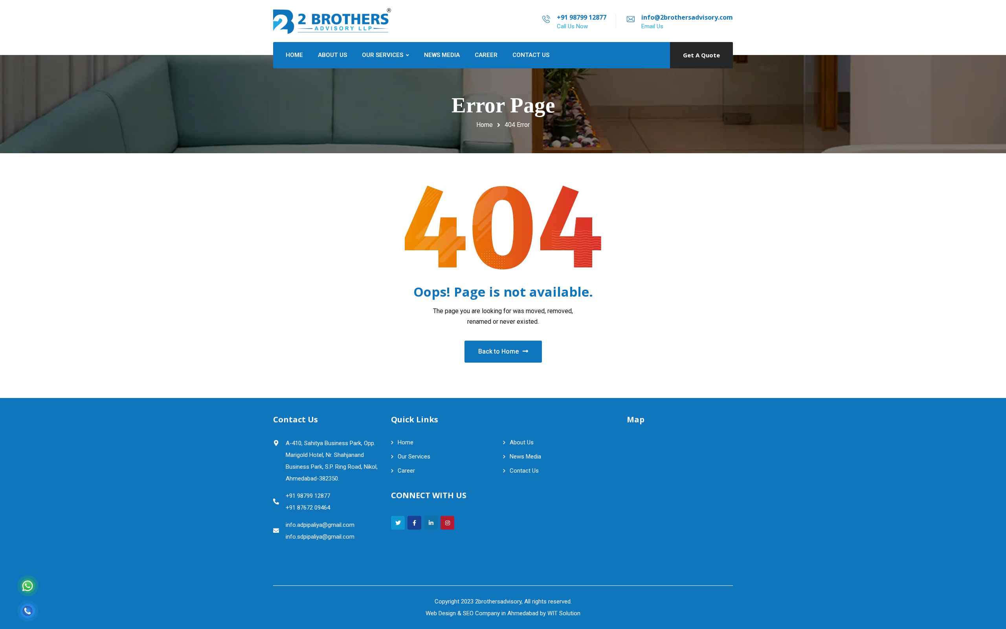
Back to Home (498, 351)
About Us (522, 442)
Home (484, 124)
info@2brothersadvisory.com (687, 17)
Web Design (441, 613)
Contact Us (524, 470)
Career (406, 470)
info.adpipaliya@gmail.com (320, 524)
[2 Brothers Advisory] (332, 21)
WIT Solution (563, 613)
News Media (525, 456)
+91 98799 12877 (581, 17)
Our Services (414, 456)
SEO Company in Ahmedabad (500, 613)
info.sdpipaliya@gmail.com (320, 536)
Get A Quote (701, 55)
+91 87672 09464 (308, 507)
